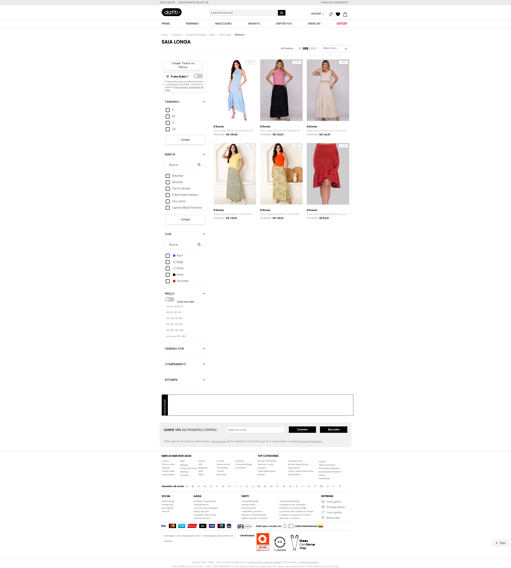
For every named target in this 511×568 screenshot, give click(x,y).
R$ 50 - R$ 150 (173, 312)
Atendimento (201, 504)
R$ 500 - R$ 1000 (174, 330)
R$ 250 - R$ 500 (174, 324)
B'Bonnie (239, 35)
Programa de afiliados (292, 504)
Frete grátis (334, 501)
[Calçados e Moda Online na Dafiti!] (172, 12)
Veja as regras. (219, 441)
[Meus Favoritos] (339, 14)
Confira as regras (308, 562)
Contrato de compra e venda (296, 511)
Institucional (249, 508)
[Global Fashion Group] (245, 526)
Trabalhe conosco (252, 511)
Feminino (177, 35)
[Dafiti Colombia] (320, 526)
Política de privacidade (292, 508)
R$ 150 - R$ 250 (174, 318)
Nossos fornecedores (254, 514)
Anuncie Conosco (289, 518)
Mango (184, 464)
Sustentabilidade (289, 501)
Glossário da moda (205, 514)
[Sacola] (346, 14)
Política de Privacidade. (309, 441)
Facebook (167, 504)
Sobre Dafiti (248, 504)
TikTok (165, 511)
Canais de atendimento (334, 2)
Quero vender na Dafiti (255, 518)
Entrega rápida (336, 507)
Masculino (334, 429)
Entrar (316, 13)
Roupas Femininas (196, 35)
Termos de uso (202, 518)
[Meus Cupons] (332, 14)
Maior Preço (330, 48)
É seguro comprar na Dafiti (294, 514)
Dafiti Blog (168, 501)
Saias (212, 35)
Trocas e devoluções (206, 508)
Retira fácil (333, 518)
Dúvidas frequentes (205, 501)
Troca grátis (334, 512)
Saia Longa (225, 35)
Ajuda (322, 461)
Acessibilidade (250, 501)
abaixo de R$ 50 (174, 306)
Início (165, 35)
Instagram (168, 508)
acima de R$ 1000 (175, 336)
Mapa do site (201, 511)
